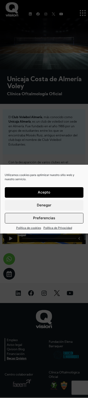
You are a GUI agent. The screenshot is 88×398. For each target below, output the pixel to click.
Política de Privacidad (57, 228)
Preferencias (44, 218)
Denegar (44, 205)
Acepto (44, 192)
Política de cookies (28, 228)
